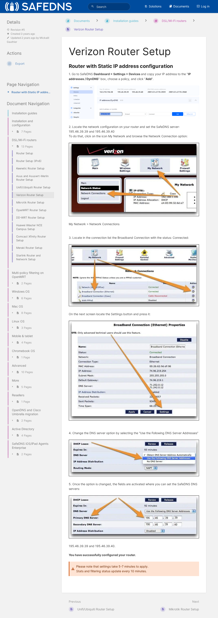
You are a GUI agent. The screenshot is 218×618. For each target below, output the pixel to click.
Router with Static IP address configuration (31, 92)
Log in (205, 6)
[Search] (93, 6)
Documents (181, 6)
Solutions (155, 6)
